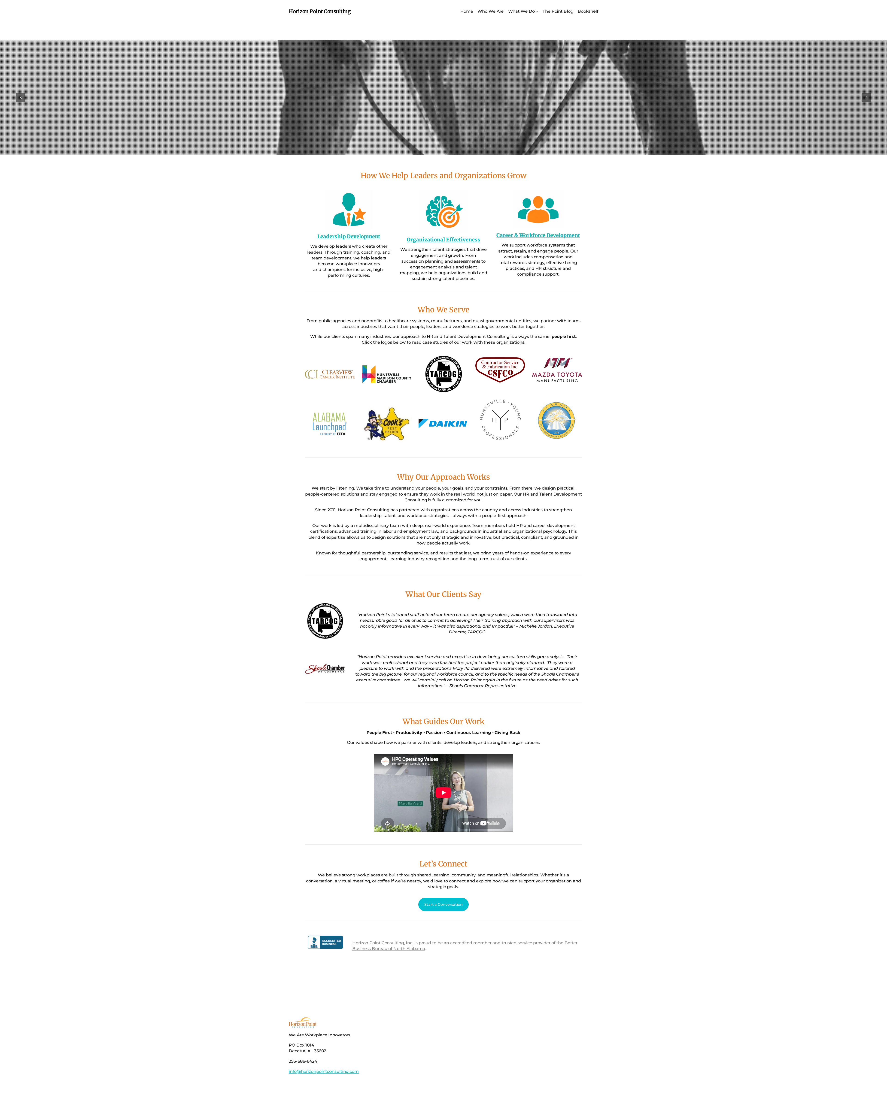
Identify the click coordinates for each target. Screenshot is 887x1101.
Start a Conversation (443, 904)
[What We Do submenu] (537, 11)
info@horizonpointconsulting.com (324, 1071)
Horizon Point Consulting (320, 11)
